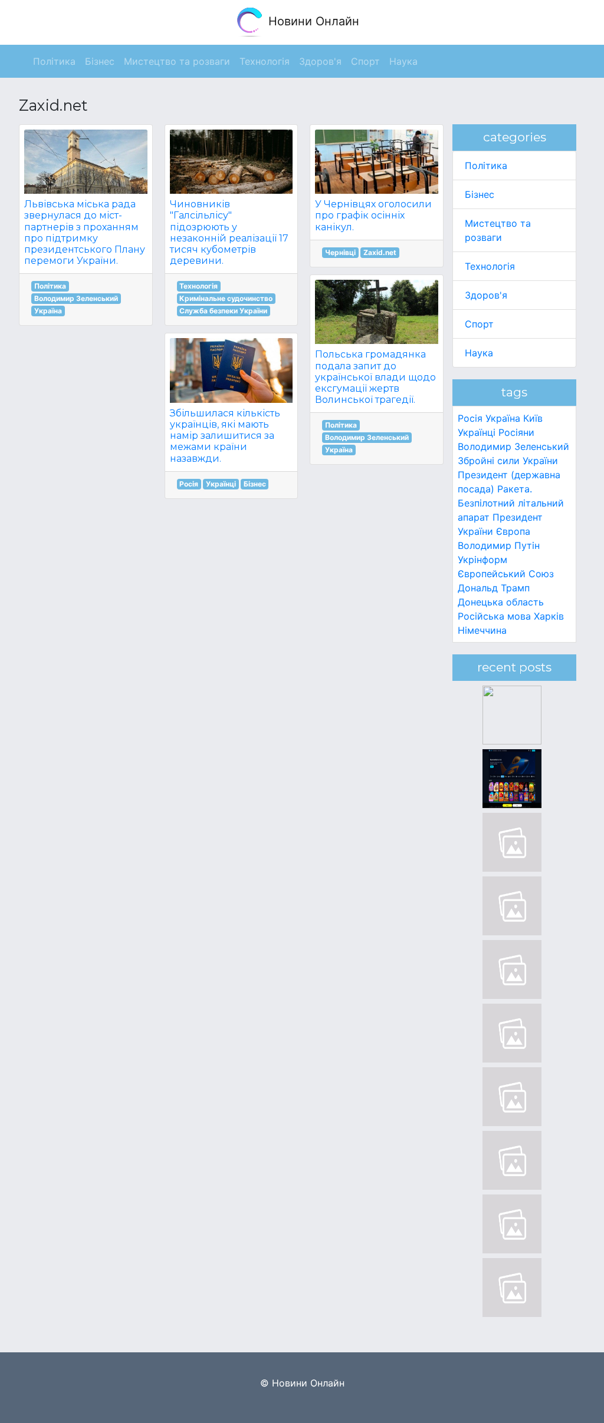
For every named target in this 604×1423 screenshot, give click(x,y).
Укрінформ (482, 559)
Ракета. (514, 489)
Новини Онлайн (312, 21)
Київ (533, 418)
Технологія (198, 286)
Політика (50, 286)
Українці (221, 483)
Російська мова (494, 616)
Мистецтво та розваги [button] (177, 61)
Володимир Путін (499, 545)
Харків (549, 616)
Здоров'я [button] (320, 61)
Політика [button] (54, 61)
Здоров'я (486, 295)
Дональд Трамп (494, 588)
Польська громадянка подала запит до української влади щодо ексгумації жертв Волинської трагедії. (375, 377)
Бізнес (255, 483)
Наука (479, 353)
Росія (188, 483)
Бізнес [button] (99, 61)
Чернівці (340, 252)
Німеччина (482, 630)
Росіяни (516, 432)
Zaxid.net (379, 252)
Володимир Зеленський (76, 298)
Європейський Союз (506, 574)
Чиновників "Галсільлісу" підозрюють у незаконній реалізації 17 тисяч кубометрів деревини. (229, 232)
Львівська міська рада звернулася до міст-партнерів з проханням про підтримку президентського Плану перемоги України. (84, 232)
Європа (513, 531)
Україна (48, 310)
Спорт (479, 324)
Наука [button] (403, 61)
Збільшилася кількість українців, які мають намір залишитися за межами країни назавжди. (225, 436)
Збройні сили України (508, 460)
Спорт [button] (365, 61)
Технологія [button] (264, 61)
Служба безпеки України (223, 310)
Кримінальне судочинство (226, 298)
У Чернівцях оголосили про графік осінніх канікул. (373, 215)
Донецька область (501, 602)
